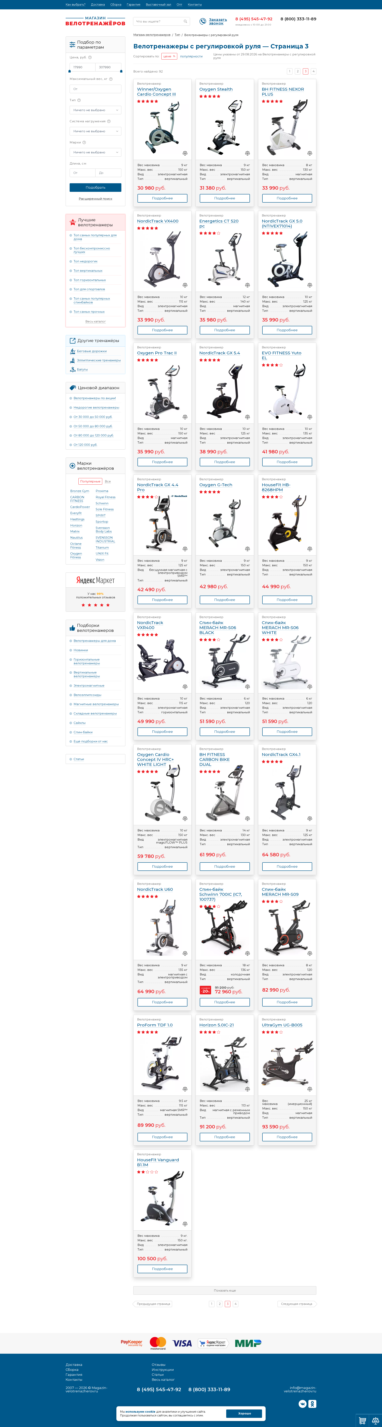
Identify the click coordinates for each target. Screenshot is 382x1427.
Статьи (79, 759)
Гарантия (133, 4)
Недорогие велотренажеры (96, 407)
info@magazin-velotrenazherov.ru (300, 1389)
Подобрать (95, 187)
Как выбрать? (76, 4)
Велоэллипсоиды (87, 695)
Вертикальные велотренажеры (87, 674)
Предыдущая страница (153, 1304)
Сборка (116, 4)
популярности (191, 56)
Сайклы (80, 723)
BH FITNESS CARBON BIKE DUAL (214, 757)
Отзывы (159, 1365)
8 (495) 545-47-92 (254, 19)
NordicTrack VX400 (157, 218)
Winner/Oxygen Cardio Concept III (156, 89)
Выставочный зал (158, 4)
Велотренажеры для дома (95, 641)
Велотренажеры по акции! (95, 398)
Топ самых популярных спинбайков (92, 300)
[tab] (90, 481)
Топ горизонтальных (90, 280)
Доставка (98, 4)
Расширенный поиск (95, 198)
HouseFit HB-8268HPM (276, 484)
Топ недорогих (85, 261)
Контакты (195, 4)
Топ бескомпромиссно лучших (92, 250)
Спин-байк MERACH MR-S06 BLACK (217, 625)
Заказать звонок (218, 21)
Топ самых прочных (89, 312)
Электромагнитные (89, 685)
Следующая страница (296, 1304)
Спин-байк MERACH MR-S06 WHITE (280, 625)
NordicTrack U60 (155, 887)
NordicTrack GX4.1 (281, 752)
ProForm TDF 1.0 (155, 1022)
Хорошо (244, 1413)
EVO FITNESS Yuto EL (281, 353)
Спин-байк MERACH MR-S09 (280, 889)
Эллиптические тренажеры (99, 360)
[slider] (69, 71)
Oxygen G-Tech (215, 482)
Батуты (82, 369)
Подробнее (287, 462)
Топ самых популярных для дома (95, 237)
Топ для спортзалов (89, 289)
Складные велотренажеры (95, 713)
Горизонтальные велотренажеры (87, 661)
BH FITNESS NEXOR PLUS (283, 89)
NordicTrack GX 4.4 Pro (157, 484)
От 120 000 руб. (85, 445)
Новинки (81, 650)
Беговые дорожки (92, 351)
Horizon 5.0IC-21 (216, 1022)
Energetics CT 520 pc (219, 221)
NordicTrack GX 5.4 (219, 350)
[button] (95, 110)
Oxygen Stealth (216, 87)
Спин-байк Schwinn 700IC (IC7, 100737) (220, 892)
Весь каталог (95, 321)
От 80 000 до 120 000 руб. (94, 435)
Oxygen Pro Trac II (157, 350)
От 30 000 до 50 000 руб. (93, 417)
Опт (179, 4)
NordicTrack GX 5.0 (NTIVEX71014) (282, 221)
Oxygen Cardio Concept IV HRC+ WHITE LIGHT (155, 757)
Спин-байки (83, 732)
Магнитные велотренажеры (96, 704)
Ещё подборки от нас (91, 741)
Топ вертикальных (88, 270)
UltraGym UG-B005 (282, 1022)
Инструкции (163, 1370)
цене (167, 56)
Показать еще (225, 1290)
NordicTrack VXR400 (150, 622)
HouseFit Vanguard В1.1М (158, 1160)
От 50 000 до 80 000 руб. (93, 426)
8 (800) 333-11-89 (298, 19)
